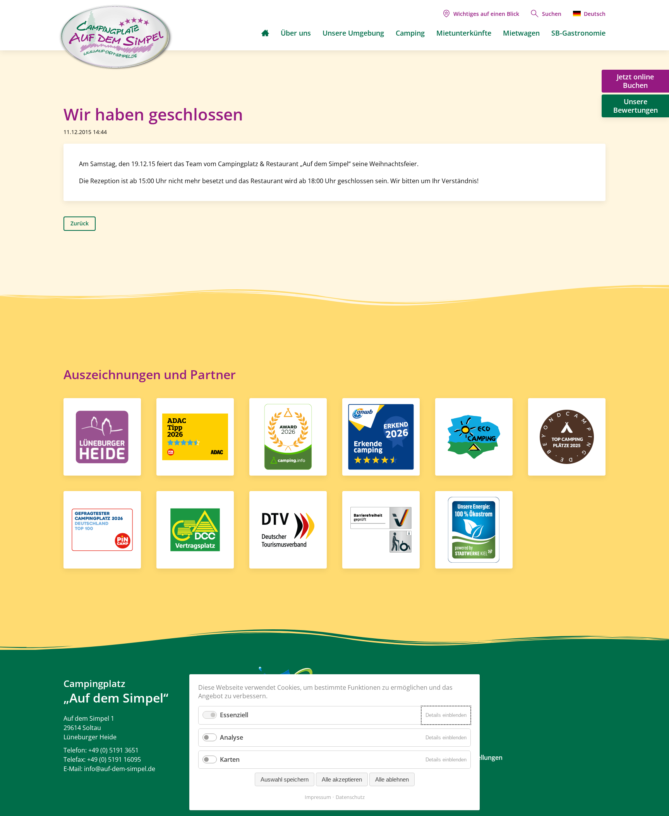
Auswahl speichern (285, 779)
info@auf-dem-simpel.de (119, 768)
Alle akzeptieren (342, 779)
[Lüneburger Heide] (102, 436)
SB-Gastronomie (578, 33)
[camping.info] (288, 436)
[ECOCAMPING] (474, 436)
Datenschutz (350, 797)
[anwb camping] (381, 436)
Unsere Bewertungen (635, 106)
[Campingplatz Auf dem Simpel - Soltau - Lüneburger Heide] (116, 37)
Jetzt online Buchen (635, 81)
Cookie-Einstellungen (472, 757)
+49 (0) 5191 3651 (113, 750)
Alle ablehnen (392, 779)
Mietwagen (521, 33)
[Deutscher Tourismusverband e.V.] (288, 529)
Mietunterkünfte (463, 33)
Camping (410, 33)
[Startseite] (265, 33)
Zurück (79, 223)
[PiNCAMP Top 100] (102, 529)
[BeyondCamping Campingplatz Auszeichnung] (567, 436)
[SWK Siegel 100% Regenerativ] (473, 529)
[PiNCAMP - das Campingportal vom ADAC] (195, 436)
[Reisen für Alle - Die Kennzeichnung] (381, 529)
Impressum (318, 797)
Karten (230, 759)
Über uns (296, 33)
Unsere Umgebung (353, 33)
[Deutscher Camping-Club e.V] (195, 529)
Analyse (231, 737)
